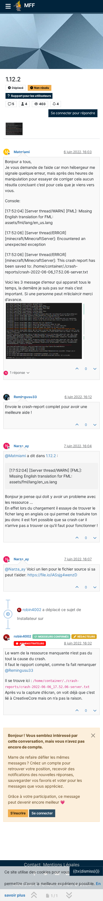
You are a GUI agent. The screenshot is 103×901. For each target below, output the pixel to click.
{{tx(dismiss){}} (86, 871)
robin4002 (32, 609)
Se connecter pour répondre (73, 113)
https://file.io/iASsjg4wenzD (52, 574)
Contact (32, 864)
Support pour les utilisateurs (30, 96)
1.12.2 (51, 455)
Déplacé (17, 88)
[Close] (93, 735)
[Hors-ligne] (8, 396)
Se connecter (42, 813)
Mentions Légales (61, 864)
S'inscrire (18, 813)
